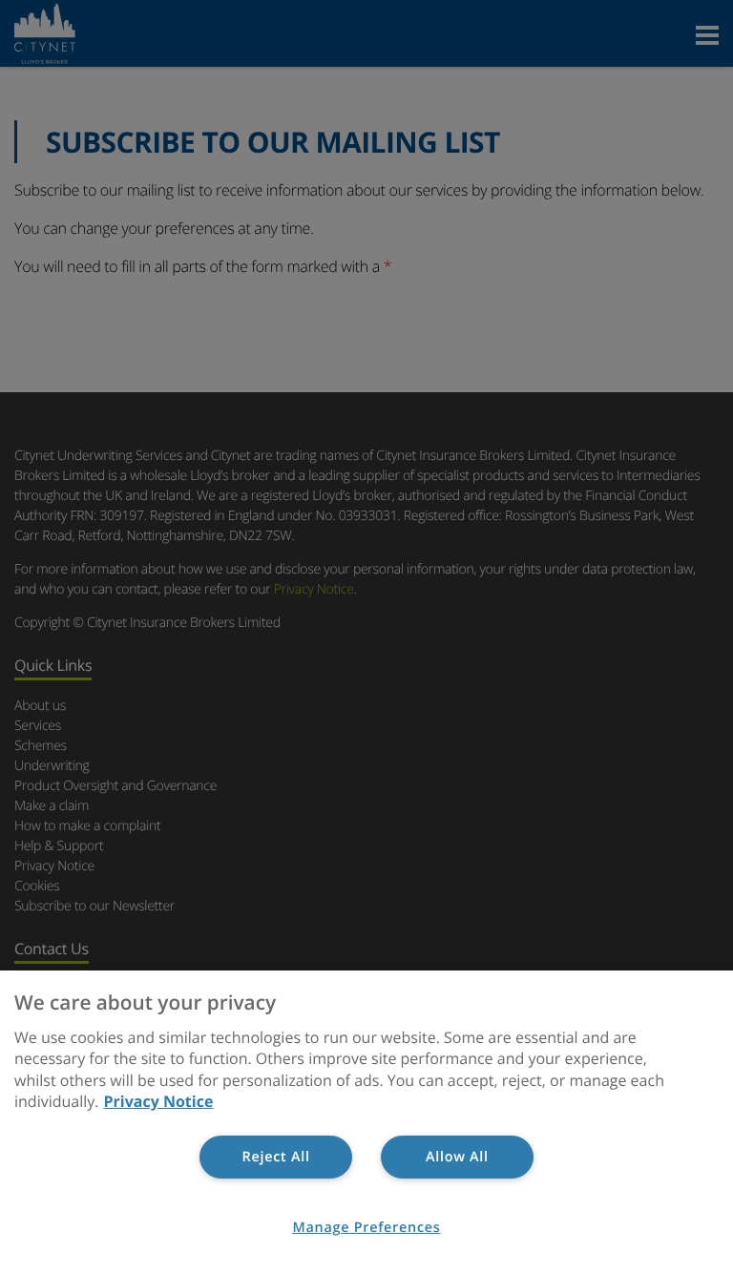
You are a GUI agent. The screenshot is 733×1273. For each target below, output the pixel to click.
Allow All (457, 1157)
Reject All (276, 1157)
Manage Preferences (367, 1228)
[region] (366, 1121)
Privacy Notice (159, 1101)
